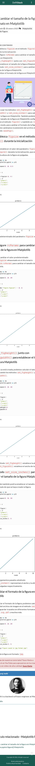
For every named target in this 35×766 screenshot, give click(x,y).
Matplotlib (27, 28)
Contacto (26, 763)
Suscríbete (27, 666)
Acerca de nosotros (17, 761)
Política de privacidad (13, 763)
